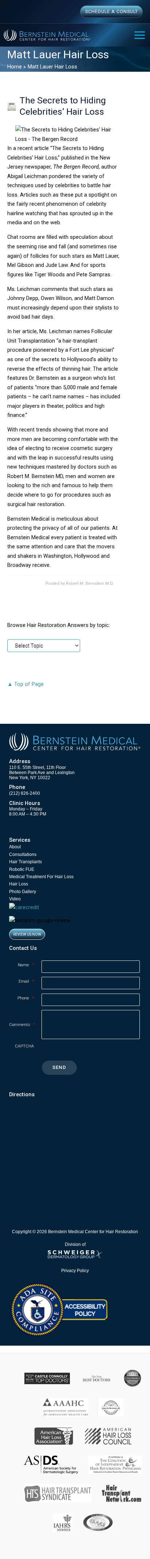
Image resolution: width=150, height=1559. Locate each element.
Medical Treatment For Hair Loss (41, 876)
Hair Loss (18, 884)
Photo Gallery (22, 891)
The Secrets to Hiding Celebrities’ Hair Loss (63, 106)
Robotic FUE (21, 869)
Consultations (22, 854)
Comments (22, 1024)
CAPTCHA (24, 1046)
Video (15, 898)
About (15, 846)
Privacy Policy (75, 1270)
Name (26, 965)
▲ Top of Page (25, 684)
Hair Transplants (25, 861)
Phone (25, 998)
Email (26, 981)
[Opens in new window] (58, 1309)
